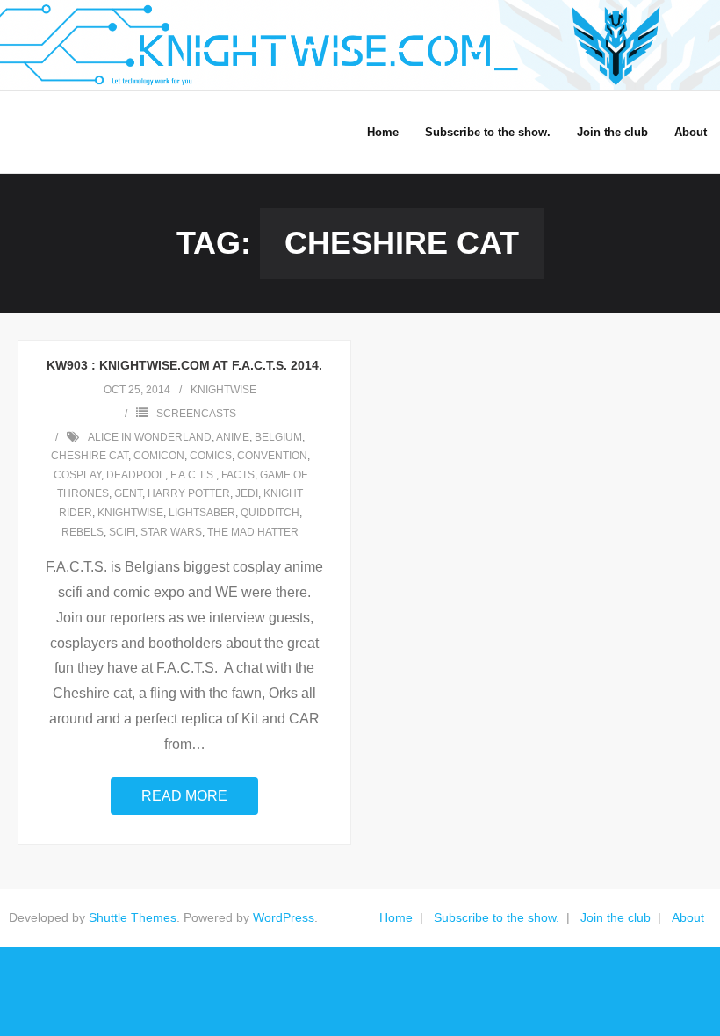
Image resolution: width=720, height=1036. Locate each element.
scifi (122, 532)
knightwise (223, 390)
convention (272, 456)
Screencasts (196, 413)
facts (238, 475)
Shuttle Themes (132, 917)
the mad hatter (253, 532)
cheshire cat (89, 456)
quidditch (270, 513)
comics (211, 456)
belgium (278, 437)
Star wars (171, 532)
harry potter (189, 493)
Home (396, 917)
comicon (158, 456)
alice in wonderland (150, 437)
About (688, 917)
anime (232, 437)
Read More (184, 795)
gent (128, 493)
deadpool (135, 475)
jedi (246, 493)
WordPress (283, 917)
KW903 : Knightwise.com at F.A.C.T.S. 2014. (184, 365)
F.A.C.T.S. (193, 475)
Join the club (615, 917)
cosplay (77, 475)
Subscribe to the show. (496, 917)
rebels (82, 532)
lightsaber (202, 513)
